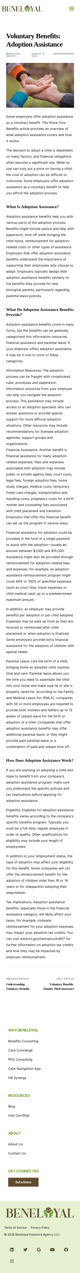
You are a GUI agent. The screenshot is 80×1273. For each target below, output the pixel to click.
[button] (71, 8)
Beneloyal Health (13, 54)
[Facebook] (66, 1249)
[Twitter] (25, 1249)
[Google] (39, 1249)
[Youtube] (52, 1249)
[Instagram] (12, 1261)
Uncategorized (64, 53)
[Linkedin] (12, 1249)
